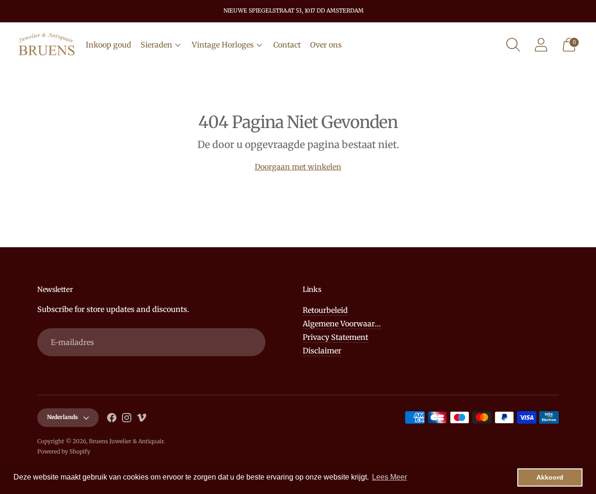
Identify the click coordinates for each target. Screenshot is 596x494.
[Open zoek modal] (513, 45)
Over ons (326, 44)
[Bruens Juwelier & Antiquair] (46, 44)
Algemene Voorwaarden (345, 323)
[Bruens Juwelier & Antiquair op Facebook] (111, 419)
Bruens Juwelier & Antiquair (126, 441)
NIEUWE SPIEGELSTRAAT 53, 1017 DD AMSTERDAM (294, 10)
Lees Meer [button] (389, 477)
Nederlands (62, 416)
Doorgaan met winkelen (298, 166)
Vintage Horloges (223, 44)
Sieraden (156, 44)
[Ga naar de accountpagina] (541, 45)
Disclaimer (322, 350)
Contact (287, 44)
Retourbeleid (325, 310)
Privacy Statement (335, 337)
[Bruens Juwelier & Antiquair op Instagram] (126, 419)
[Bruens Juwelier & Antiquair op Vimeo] (141, 419)
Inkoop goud (108, 44)
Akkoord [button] (549, 477)
